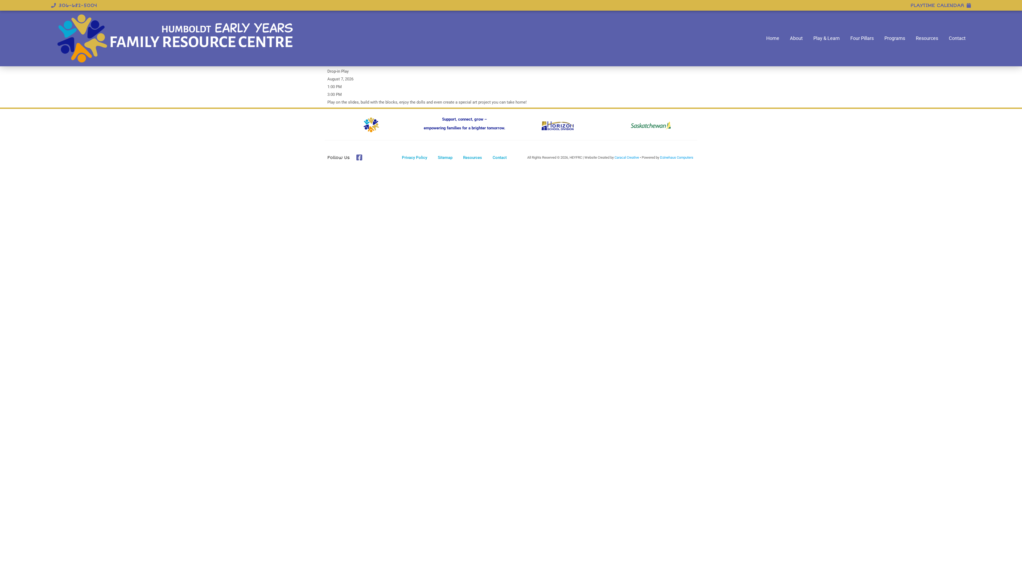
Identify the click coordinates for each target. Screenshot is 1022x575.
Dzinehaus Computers (676, 157)
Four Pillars (862, 38)
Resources (927, 38)
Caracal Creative (627, 157)
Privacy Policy (414, 157)
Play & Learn (826, 38)
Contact (957, 38)
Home (772, 38)
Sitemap (445, 157)
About (796, 38)
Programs (894, 38)
